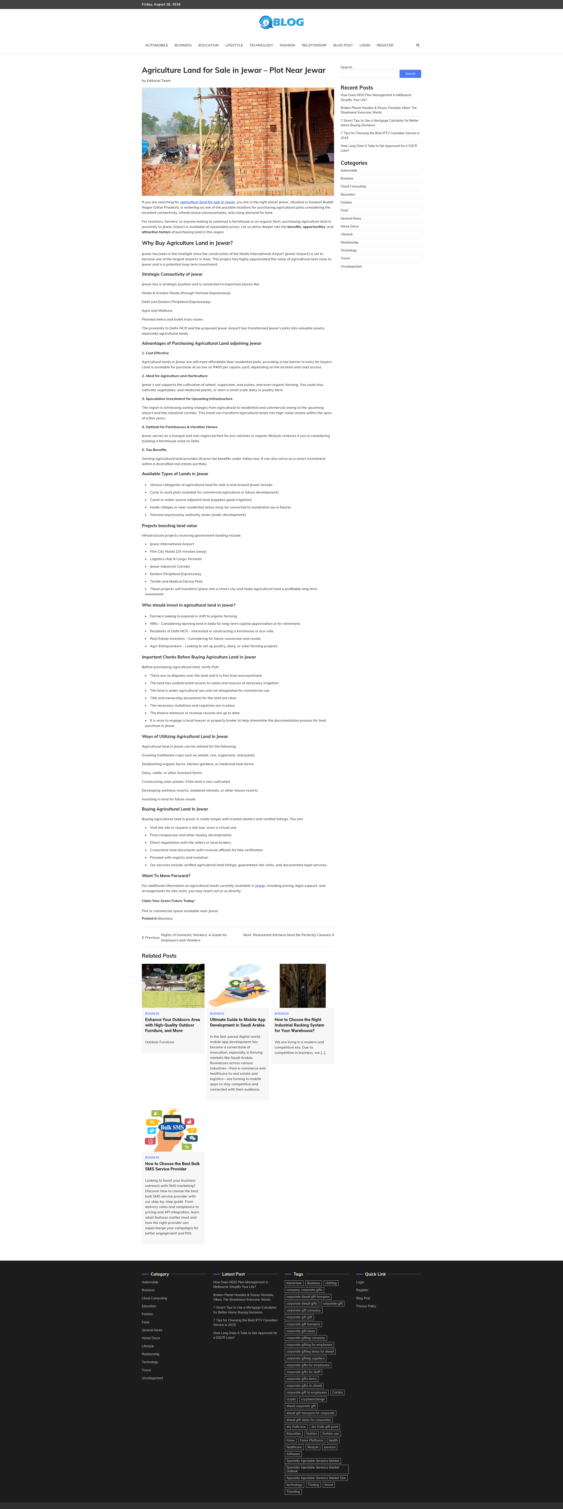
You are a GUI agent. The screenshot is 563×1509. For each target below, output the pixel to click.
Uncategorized (351, 266)
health (333, 1440)
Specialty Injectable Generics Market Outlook (313, 1469)
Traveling (293, 1492)
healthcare (294, 1447)
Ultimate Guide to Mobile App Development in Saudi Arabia (237, 1022)
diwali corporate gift (301, 1406)
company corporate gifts (304, 1290)
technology (294, 1485)
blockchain (294, 1283)
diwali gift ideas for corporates (309, 1420)
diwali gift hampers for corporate (311, 1413)
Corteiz (337, 1392)
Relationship (314, 45)
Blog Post (343, 45)
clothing (331, 1283)
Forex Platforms (311, 1440)
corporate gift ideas (301, 1331)
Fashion (287, 45)
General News (351, 218)
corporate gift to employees (307, 1392)
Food (344, 210)
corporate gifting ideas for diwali (310, 1351)
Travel (345, 258)
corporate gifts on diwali (304, 1386)
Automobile (156, 45)
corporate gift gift (299, 1317)
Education (208, 45)
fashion (311, 1434)
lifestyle (312, 1447)
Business (183, 45)
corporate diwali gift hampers (308, 1297)
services (330, 1447)
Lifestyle (234, 45)
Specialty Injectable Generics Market (313, 1461)
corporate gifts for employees (308, 1365)
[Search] (418, 45)
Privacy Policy (366, 1306)
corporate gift (333, 1303)
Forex (291, 1440)
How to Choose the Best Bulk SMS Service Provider (172, 1166)
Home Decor (350, 226)
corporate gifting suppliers (306, 1358)
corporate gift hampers (303, 1324)
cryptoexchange (313, 1399)
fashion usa (330, 1434)
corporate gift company (304, 1310)
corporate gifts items (302, 1379)
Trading (313, 1485)
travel (329, 1485)
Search (346, 67)
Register (385, 45)
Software (293, 1454)
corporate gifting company (306, 1338)
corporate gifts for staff (303, 1372)
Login (365, 45)
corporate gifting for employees (309, 1345)
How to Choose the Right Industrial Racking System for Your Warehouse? (299, 1025)
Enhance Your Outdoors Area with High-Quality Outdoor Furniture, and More (172, 1025)
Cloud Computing (353, 186)
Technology (261, 45)
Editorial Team (159, 80)
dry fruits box (296, 1427)
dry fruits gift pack (324, 1427)
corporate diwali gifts (302, 1303)
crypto (291, 1399)
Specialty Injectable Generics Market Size (316, 1478)
